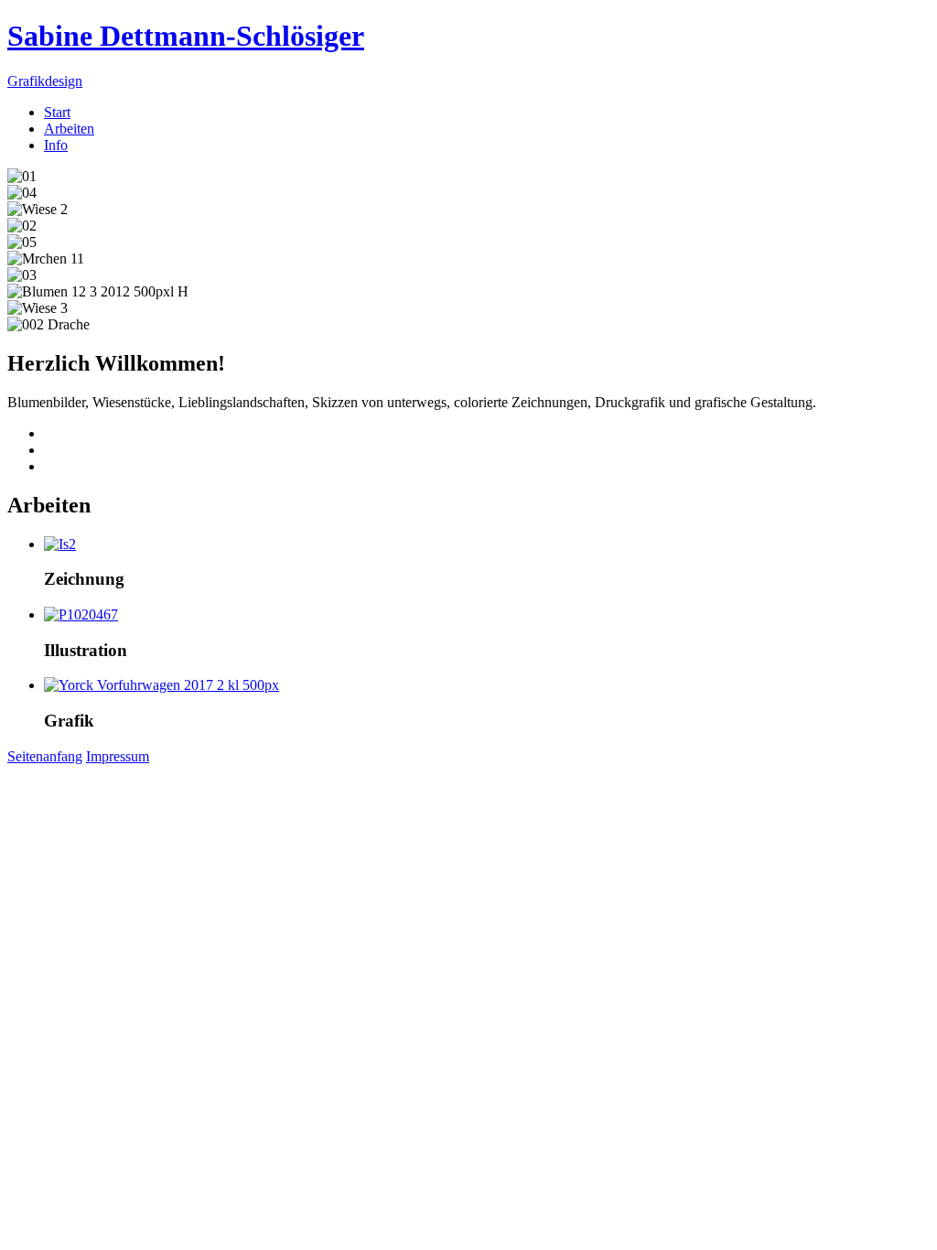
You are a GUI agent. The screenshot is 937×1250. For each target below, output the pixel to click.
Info (56, 145)
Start (57, 112)
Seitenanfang (44, 756)
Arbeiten (69, 128)
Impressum (117, 756)
